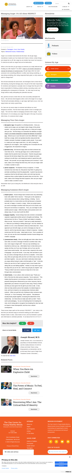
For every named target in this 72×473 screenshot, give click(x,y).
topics (28, 426)
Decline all (61, 465)
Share (27, 330)
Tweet (38, 330)
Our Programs (52, 6)
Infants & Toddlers (32, 441)
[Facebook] (50, 441)
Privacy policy (14, 468)
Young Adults (54, 80)
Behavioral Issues (10, 51)
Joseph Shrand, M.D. (8, 47)
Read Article (34, 376)
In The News (66, 9)
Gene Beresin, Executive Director (21, 366)
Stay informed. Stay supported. (59, 451)
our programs (31, 429)
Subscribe (54, 29)
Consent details (5, 468)
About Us (29, 6)
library (29, 431)
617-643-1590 (13, 432)
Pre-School (30, 443)
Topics (39, 6)
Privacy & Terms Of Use (13, 446)
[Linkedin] (68, 441)
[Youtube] (62, 441)
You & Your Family (19, 49)
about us (29, 424)
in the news (30, 433)
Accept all (61, 462)
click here (12, 355)
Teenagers (10, 49)
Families (53, 86)
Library (64, 6)
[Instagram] (56, 441)
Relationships (20, 51)
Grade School (54, 68)
